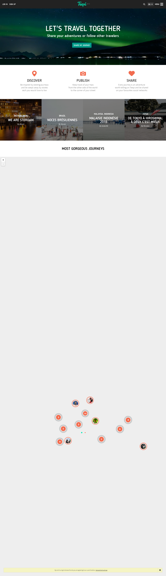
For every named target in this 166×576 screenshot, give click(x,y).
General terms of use (101, 570)
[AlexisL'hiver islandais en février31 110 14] (75, 403)
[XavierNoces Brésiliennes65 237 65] (68, 441)
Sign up (12, 4)
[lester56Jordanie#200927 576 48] (95, 421)
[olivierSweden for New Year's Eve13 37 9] (90, 400)
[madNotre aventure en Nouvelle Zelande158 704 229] (143, 446)
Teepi (83, 4)
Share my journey (82, 45)
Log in (5, 4)
